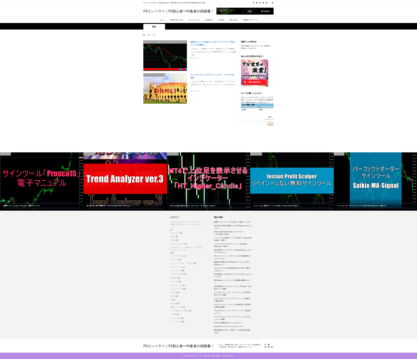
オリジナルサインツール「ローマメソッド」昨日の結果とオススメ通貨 (232, 293)
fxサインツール (175, 270)
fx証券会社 (209, 20)
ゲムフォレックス (176, 267)
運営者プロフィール (250, 20)
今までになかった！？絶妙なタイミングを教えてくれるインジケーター (186, 249)
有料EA (172, 236)
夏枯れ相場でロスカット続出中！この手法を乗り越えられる (232, 331)
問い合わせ (234, 20)
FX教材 (172, 240)
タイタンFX (174, 281)
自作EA (172, 296)
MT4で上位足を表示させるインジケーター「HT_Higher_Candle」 (228, 233)
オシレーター (175, 233)
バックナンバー (269, 119)
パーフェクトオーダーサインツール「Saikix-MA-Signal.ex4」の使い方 (230, 245)
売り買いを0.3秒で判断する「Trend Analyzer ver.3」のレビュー (233, 227)
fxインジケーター (176, 289)
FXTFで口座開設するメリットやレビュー (228, 323)
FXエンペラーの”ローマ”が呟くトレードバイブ (257, 107)
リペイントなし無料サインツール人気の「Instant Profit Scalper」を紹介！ (233, 239)
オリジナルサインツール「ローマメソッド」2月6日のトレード (232, 312)
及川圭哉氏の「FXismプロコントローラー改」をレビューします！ (233, 275)
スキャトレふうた (176, 285)
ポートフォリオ (194, 20)
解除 (261, 109)
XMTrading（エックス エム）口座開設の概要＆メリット (232, 281)
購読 (244, 109)
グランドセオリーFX (177, 244)
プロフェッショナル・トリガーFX (182, 263)
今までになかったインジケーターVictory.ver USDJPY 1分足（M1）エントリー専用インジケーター (186, 224)
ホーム (162, 20)
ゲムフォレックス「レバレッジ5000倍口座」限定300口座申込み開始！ (232, 306)
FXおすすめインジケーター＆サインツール (228, 326)
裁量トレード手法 (176, 307)
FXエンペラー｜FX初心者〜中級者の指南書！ (178, 11)
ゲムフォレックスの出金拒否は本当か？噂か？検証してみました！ (232, 269)
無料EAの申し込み (176, 20)
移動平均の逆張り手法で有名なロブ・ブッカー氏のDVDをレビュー (231, 263)
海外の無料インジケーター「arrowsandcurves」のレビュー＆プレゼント (233, 251)
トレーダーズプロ (176, 256)
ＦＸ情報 (173, 314)
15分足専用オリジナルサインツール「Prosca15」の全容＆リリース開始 (232, 287)
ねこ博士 (173, 292)
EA (171, 300)
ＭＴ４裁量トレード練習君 (179, 310)
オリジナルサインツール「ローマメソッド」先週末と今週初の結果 (232, 300)
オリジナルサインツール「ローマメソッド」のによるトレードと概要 (232, 318)
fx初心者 (221, 20)
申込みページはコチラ (248, 48)
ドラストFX (174, 259)
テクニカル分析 (175, 318)
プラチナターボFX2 (177, 274)
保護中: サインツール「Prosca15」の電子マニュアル (232, 222)
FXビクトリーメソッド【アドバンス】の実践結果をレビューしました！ (232, 257)
